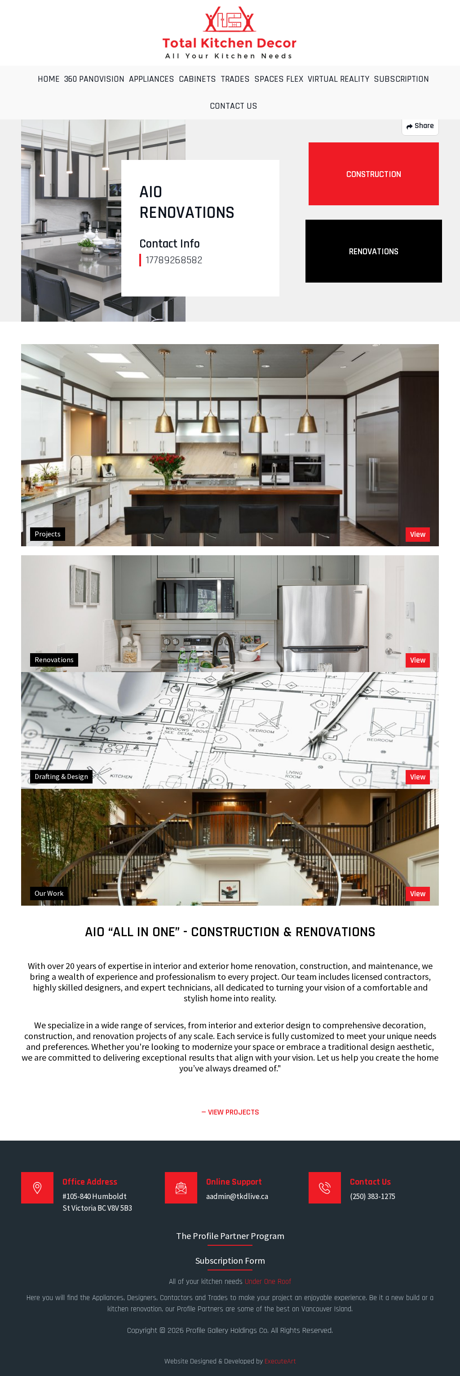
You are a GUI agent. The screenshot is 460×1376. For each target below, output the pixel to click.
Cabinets (197, 79)
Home (49, 79)
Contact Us (233, 106)
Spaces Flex (278, 79)
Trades (235, 79)
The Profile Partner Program (230, 1235)
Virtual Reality (338, 79)
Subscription (401, 79)
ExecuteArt (280, 1361)
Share (423, 125)
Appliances (151, 79)
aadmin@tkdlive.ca (237, 1196)
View (417, 534)
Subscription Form (230, 1260)
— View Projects (230, 1112)
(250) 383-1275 (372, 1196)
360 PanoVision (94, 79)
